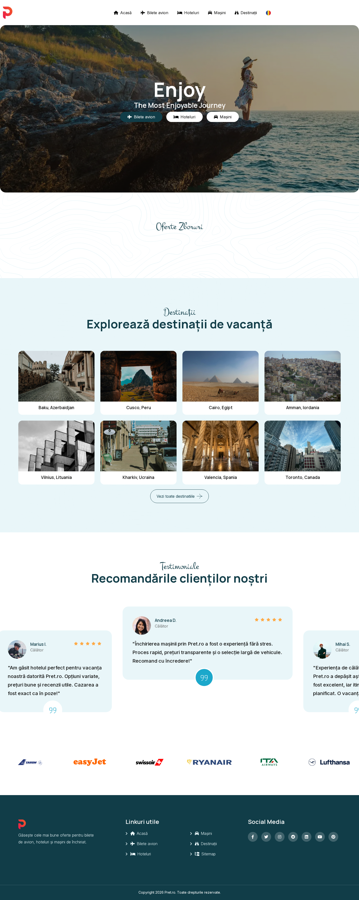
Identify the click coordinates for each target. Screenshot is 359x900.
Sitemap (208, 853)
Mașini (219, 12)
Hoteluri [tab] (187, 116)
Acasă (125, 12)
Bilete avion (157, 12)
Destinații (248, 12)
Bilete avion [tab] (144, 116)
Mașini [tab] (226, 116)
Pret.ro (170, 892)
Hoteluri (191, 12)
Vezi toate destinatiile (176, 496)
